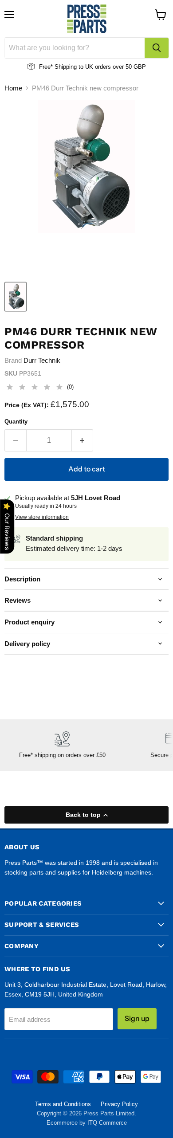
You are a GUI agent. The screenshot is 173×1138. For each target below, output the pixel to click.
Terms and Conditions (63, 1104)
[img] (34, 388)
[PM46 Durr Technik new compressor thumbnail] (15, 297)
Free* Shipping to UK (66, 66)
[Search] (157, 48)
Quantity (16, 421)
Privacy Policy (119, 1104)
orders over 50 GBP (119, 66)
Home (13, 88)
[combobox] (74, 48)
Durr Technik (42, 360)
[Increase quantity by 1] (83, 440)
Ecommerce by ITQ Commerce (87, 1122)
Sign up (137, 1018)
